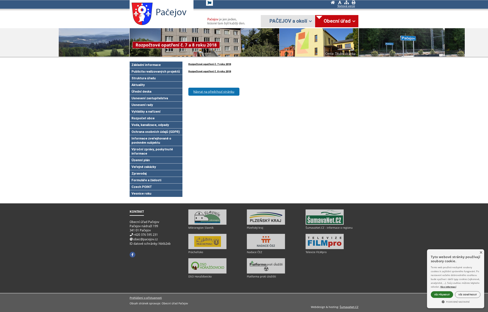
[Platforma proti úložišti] (266, 272)
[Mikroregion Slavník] (207, 224)
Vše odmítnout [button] (467, 294)
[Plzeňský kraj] (266, 224)
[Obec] (142, 14)
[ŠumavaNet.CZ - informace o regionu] (325, 224)
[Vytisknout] (353, 3)
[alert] (455, 278)
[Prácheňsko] (207, 248)
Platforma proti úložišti (261, 276)
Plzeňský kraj (255, 227)
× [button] (480, 252)
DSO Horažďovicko (200, 276)
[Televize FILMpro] (325, 248)
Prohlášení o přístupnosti (146, 298)
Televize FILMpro (316, 252)
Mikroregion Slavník (201, 227)
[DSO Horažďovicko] (207, 272)
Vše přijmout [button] (442, 294)
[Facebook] (132, 254)
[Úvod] (333, 3)
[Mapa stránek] (346, 3)
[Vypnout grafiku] (339, 3)
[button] (455, 301)
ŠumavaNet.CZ (349, 307)
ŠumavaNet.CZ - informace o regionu (329, 227)
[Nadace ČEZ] (266, 248)
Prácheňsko (195, 252)
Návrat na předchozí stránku (213, 92)
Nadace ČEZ (254, 252)
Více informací (448, 286)
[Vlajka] (209, 3)
